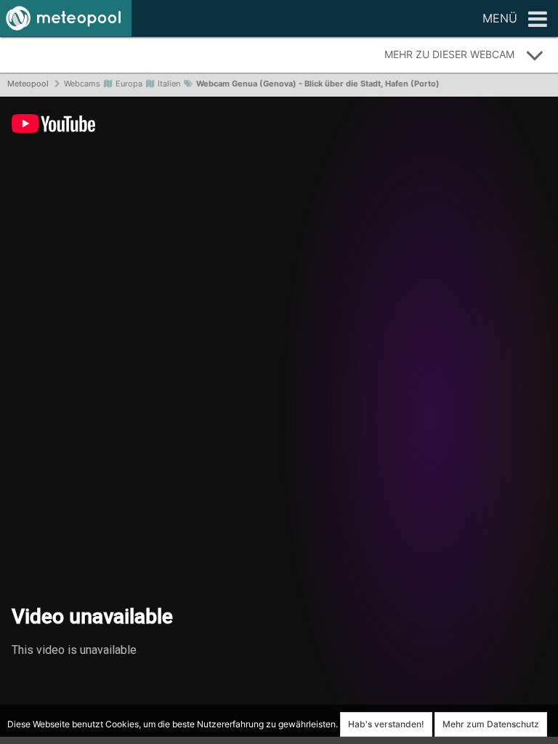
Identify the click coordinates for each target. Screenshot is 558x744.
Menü (499, 18)
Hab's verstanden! (386, 724)
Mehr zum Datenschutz (490, 724)
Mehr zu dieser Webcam (449, 54)
